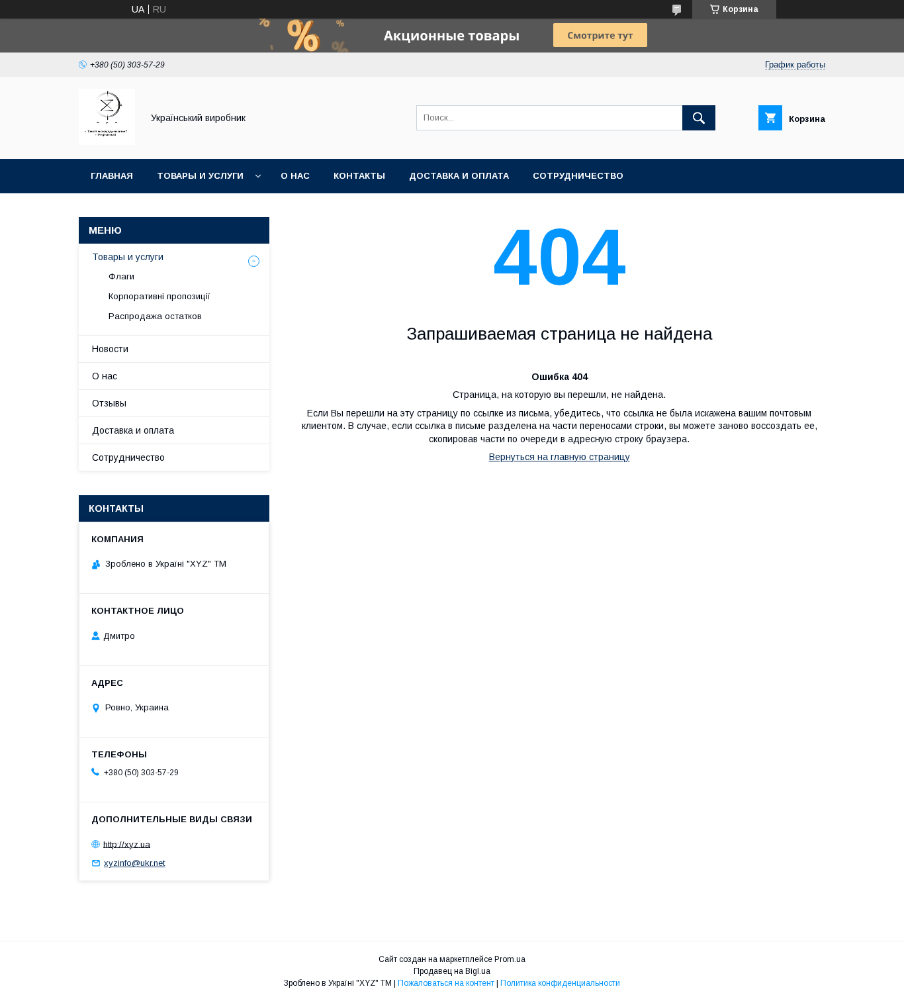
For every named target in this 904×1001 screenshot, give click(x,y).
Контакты (359, 176)
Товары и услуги (200, 176)
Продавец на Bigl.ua (452, 971)
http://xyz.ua (126, 844)
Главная (112, 176)
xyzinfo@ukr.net (134, 863)
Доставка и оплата (459, 176)
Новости (110, 349)
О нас (295, 176)
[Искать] (698, 117)
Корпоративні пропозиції (159, 296)
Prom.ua (509, 959)
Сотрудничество (578, 176)
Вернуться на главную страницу (559, 457)
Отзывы (109, 403)
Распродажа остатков (155, 316)
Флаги (121, 276)
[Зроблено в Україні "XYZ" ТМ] (107, 141)
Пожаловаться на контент (446, 983)
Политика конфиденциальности (560, 983)
